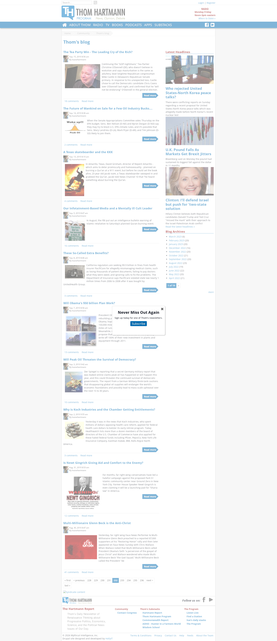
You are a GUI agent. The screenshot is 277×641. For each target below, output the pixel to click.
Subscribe (138, 323)
